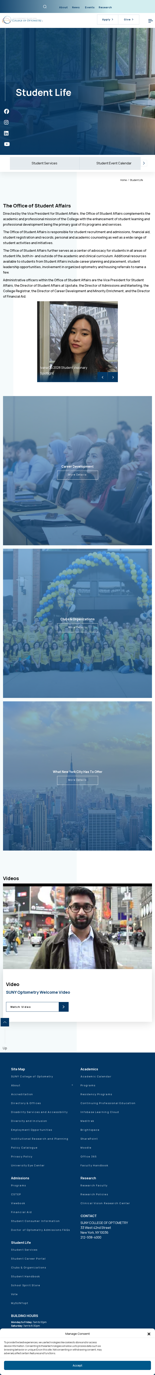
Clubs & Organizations (28, 1267)
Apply (106, 19)
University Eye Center (28, 1165)
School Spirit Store (25, 1285)
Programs (88, 1085)
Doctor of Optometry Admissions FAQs (40, 1230)
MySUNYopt (19, 1303)
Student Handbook (25, 1276)
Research (105, 7)
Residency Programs (96, 1094)
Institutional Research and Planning (40, 1138)
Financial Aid (21, 1212)
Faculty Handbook (95, 1165)
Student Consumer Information (35, 1221)
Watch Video (20, 1007)
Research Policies (94, 1194)
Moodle (86, 1147)
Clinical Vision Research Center (105, 1203)
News (76, 7)
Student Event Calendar (114, 163)
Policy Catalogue (24, 1147)
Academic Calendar (96, 1076)
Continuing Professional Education (108, 1103)
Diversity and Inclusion (29, 1121)
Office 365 (89, 1156)
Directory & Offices (26, 1103)
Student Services (44, 163)
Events (90, 7)
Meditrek (87, 1121)
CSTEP (16, 1194)
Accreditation (22, 1094)
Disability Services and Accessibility (39, 1112)
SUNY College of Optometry (32, 1076)
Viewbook (18, 1203)
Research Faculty (94, 1185)
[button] (149, 1334)
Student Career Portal (28, 1258)
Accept (77, 1365)
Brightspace (90, 1130)
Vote (14, 1294)
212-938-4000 (91, 1237)
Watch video (85, 960)
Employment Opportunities (31, 1130)
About (63, 7)
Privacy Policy (21, 1156)
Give (127, 19)
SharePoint (89, 1138)
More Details (77, 474)
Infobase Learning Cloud (100, 1112)
